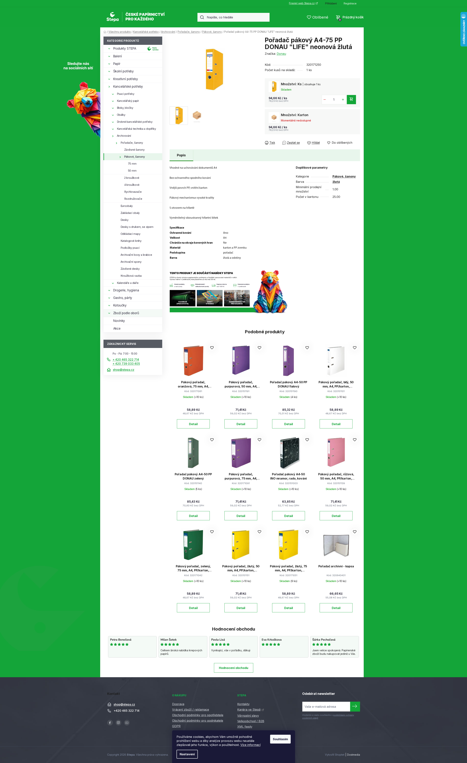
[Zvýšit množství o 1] (343, 99)
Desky (124, 220)
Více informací (250, 745)
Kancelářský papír (128, 101)
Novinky (119, 321)
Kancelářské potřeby (128, 86)
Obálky (121, 114)
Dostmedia (353, 754)
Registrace (350, 3)
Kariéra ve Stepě (249, 709)
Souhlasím (280, 739)
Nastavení (187, 754)
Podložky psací (130, 247)
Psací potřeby (125, 94)
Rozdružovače (133, 198)
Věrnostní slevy (248, 715)
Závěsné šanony (134, 149)
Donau (281, 53)
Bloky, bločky (125, 107)
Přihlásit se (355, 707)
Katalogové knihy (131, 241)
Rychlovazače (133, 191)
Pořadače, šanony (132, 142)
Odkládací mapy (130, 234)
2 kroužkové (131, 177)
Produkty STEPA (125, 48)
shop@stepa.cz (123, 369)
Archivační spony (131, 261)
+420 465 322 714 (126, 711)
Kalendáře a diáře (128, 283)
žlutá (336, 182)
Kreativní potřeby (125, 79)
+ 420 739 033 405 (126, 363)
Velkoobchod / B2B (250, 721)
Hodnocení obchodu (233, 668)
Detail (193, 424)
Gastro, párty (122, 298)
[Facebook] (110, 723)
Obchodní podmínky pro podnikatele (197, 720)
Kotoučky (120, 305)
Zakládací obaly (130, 213)
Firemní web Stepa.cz (302, 3)
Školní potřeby (123, 71)
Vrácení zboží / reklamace (190, 709)
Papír (116, 64)
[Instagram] (118, 723)
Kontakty (243, 704)
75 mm (132, 163)
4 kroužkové (131, 184)
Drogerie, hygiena (126, 290)
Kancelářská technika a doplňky (136, 128)
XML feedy (244, 726)
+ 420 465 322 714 (125, 359)
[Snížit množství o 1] (324, 99)
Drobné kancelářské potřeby (134, 121)
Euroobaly (127, 206)
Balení (117, 56)
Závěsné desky (130, 268)
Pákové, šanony (134, 156)
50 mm (132, 170)
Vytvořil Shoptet (334, 754)
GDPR (176, 726)
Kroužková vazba (131, 275)
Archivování (124, 135)
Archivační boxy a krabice (136, 254)
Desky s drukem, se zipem (137, 227)
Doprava (178, 704)
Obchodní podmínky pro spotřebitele (197, 715)
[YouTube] (127, 723)
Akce (117, 328)
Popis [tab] (181, 155)
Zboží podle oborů (126, 313)
